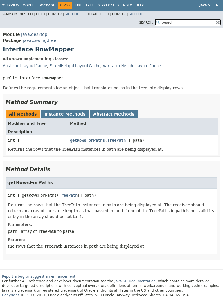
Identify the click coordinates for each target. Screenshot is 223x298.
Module (29, 5)
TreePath (116, 140)
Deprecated (108, 5)
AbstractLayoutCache (25, 65)
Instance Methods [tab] (64, 114)
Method (72, 14)
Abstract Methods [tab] (113, 114)
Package (47, 5)
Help (140, 5)
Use (78, 5)
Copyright (10, 295)
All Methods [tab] (23, 114)
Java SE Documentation (135, 281)
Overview (10, 5)
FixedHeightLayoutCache (74, 65)
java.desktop (34, 34)
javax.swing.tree (39, 40)
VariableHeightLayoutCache (132, 65)
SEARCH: (146, 22)
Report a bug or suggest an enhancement (38, 276)
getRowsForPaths (87, 140)
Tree (89, 5)
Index (127, 5)
